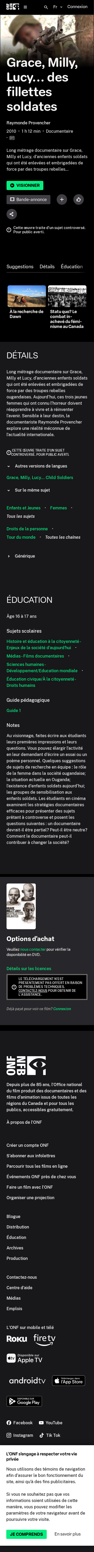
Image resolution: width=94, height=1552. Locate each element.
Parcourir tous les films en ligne (37, 1166)
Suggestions (20, 267)
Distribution (18, 1227)
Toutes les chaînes (62, 537)
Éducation (72, 267)
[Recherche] (46, 7)
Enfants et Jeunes (23, 507)
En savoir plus (68, 1534)
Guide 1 (14, 710)
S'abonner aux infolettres (31, 1155)
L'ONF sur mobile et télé (30, 1327)
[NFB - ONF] (12, 7)
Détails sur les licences (29, 968)
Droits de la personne (27, 528)
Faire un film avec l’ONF (30, 1187)
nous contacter (33, 949)
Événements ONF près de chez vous (41, 1176)
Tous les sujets (21, 516)
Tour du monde (21, 537)
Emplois (14, 1308)
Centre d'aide (19, 1287)
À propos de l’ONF (24, 1122)
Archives (15, 1247)
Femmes (58, 507)
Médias (14, 1298)
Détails (47, 267)
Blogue (13, 1216)
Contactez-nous (33, 991)
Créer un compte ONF (28, 1145)
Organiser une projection (30, 1197)
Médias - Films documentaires (35, 656)
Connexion (62, 1009)
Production (17, 1258)
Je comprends (26, 1534)
